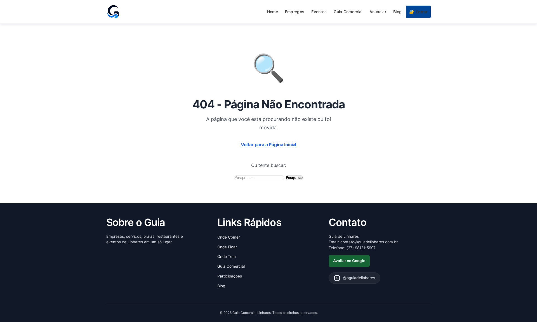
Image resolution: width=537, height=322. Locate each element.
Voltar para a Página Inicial (268, 144)
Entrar (418, 11)
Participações (229, 276)
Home (272, 11)
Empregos (294, 11)
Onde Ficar (227, 247)
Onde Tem (226, 256)
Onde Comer (228, 237)
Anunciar (377, 11)
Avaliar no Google (349, 260)
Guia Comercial (348, 11)
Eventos (319, 11)
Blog (397, 11)
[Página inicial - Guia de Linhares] (113, 11)
